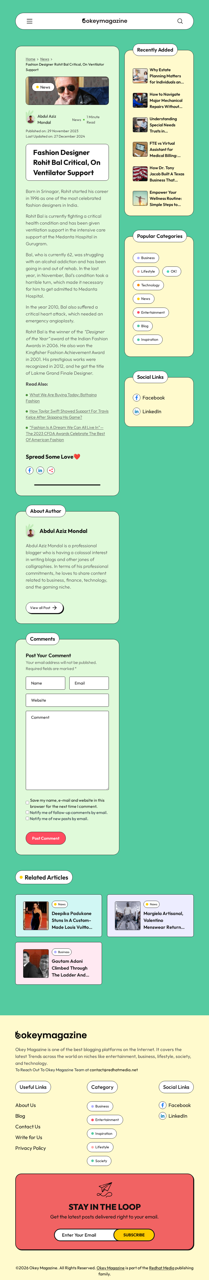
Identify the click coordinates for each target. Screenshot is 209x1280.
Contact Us (28, 1126)
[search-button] (29, 21)
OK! (174, 271)
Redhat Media (161, 1267)
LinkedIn (151, 411)
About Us (25, 1105)
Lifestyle (148, 271)
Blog (144, 326)
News (44, 59)
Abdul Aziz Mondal (63, 530)
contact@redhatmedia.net (114, 1069)
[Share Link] (29, 470)
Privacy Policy (30, 1148)
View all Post (40, 607)
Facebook (153, 397)
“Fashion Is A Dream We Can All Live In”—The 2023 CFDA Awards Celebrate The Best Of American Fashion (65, 433)
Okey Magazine (111, 1267)
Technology (150, 285)
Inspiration (149, 339)
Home (30, 59)
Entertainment (153, 312)
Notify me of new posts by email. (59, 818)
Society (101, 1161)
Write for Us (28, 1137)
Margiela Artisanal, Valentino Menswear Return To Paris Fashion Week (163, 927)
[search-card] (36, 915)
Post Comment (45, 838)
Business (148, 257)
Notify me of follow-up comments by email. (69, 812)
